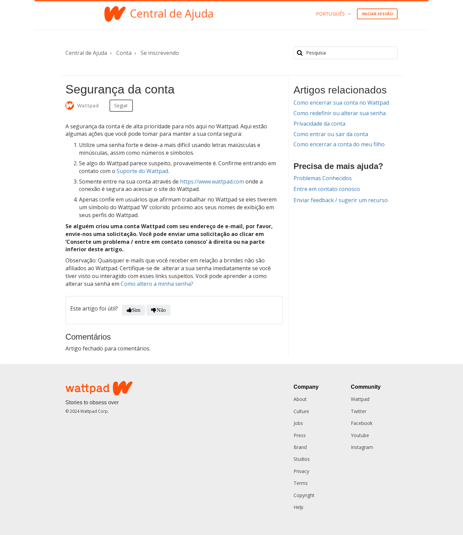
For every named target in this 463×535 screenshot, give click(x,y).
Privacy (301, 471)
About (300, 399)
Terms (301, 483)
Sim (136, 310)
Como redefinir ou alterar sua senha (340, 113)
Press (300, 435)
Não (161, 310)
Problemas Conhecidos (323, 178)
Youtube (360, 435)
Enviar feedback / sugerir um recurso (341, 200)
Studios (302, 459)
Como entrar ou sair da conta (331, 134)
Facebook (362, 423)
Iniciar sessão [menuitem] (377, 13)
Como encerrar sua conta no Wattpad (341, 102)
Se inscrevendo (160, 53)
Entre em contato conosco (327, 189)
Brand (300, 447)
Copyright (304, 495)
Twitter (358, 411)
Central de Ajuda (86, 53)
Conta (124, 53)
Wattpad (360, 399)
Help (298, 507)
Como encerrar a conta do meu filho (339, 144)
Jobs (298, 423)
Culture (301, 411)
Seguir (121, 105)
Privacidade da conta (319, 123)
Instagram (362, 447)
